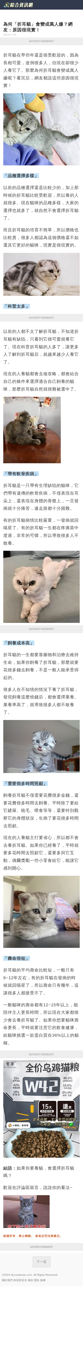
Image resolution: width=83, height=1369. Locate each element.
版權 (43, 1280)
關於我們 (7, 1280)
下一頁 (42, 1261)
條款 (30, 1280)
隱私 (36, 1280)
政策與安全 (20, 1280)
